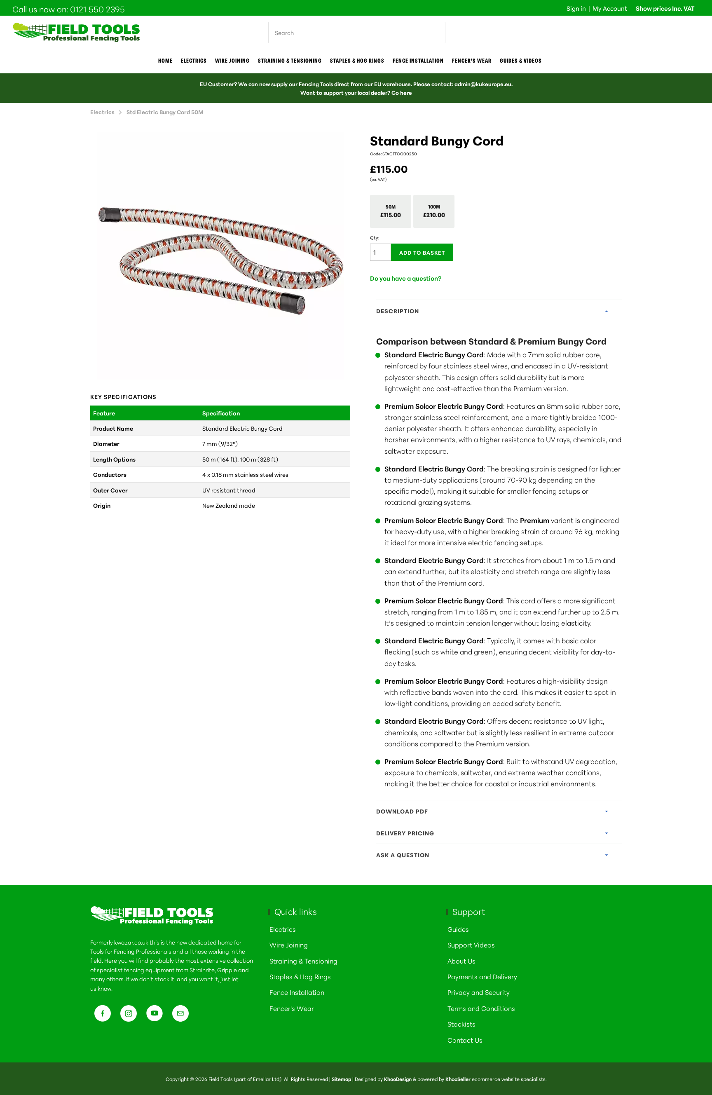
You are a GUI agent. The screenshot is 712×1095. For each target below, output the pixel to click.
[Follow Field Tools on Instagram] (128, 1016)
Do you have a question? (406, 278)
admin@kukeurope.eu (482, 83)
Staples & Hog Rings (357, 60)
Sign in (576, 8)
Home (165, 60)
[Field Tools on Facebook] (102, 1016)
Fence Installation (418, 60)
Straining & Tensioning (290, 60)
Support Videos (471, 944)
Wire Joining (288, 944)
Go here (401, 92)
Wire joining (232, 60)
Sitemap (341, 1078)
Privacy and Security (478, 992)
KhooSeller (458, 1078)
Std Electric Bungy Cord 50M (165, 111)
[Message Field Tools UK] (180, 1016)
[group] (220, 256)
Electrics (194, 60)
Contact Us (464, 1039)
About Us (461, 960)
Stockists (461, 1023)
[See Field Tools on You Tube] (154, 1016)
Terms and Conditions (481, 1008)
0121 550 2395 (97, 8)
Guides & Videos (521, 60)
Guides (458, 928)
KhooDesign (398, 1078)
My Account (610, 8)
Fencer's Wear (472, 60)
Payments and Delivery (482, 976)
